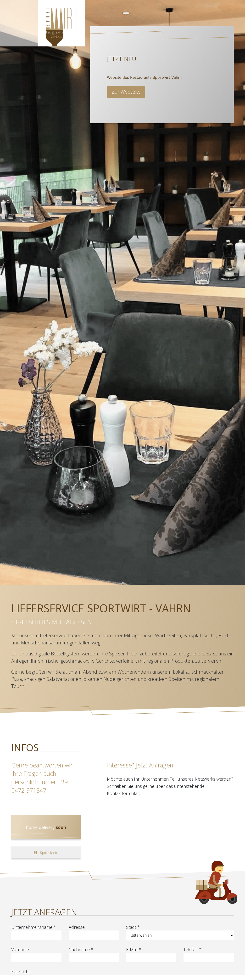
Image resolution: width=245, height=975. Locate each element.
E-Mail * (133, 949)
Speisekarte (48, 853)
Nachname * (81, 949)
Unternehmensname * (33, 927)
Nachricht (20, 972)
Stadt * (133, 927)
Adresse (77, 927)
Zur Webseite (126, 92)
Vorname (20, 949)
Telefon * (193, 949)
